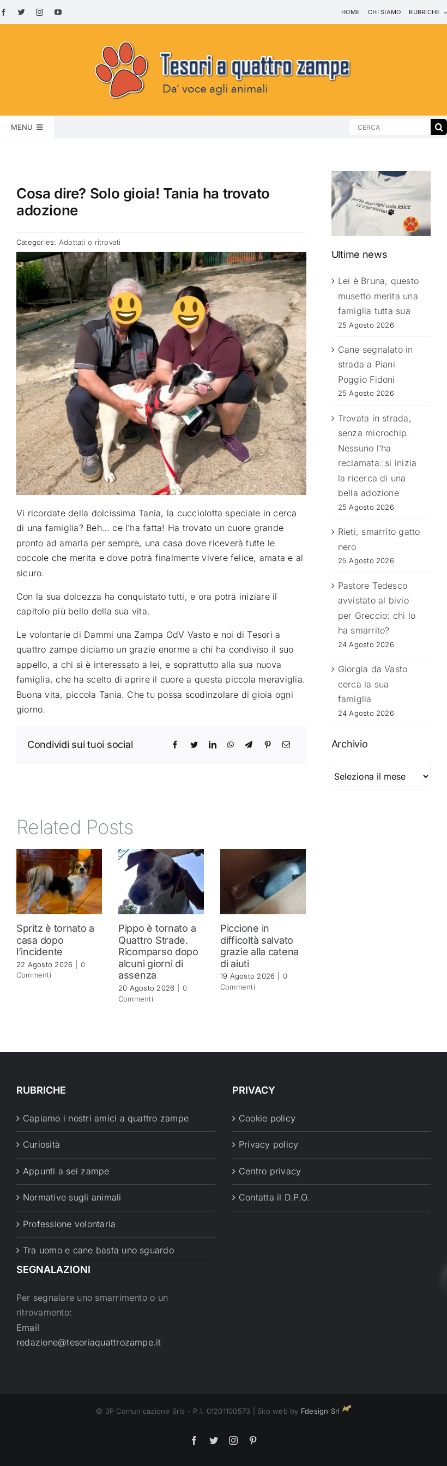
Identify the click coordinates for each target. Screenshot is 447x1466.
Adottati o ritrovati (90, 242)
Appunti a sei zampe (66, 1171)
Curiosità (41, 1144)
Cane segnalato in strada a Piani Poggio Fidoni (375, 364)
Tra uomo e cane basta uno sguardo (98, 1250)
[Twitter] (194, 744)
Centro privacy (270, 1171)
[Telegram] (248, 744)
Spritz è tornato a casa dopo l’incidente (55, 939)
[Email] (286, 744)
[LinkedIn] (212, 744)
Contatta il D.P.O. (274, 1197)
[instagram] (39, 12)
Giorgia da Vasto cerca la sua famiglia (373, 683)
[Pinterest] (267, 744)
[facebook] (3, 12)
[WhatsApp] (230, 744)
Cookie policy (267, 1118)
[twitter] (21, 12)
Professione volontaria (69, 1223)
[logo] (223, 39)
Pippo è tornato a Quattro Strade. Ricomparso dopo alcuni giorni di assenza (158, 951)
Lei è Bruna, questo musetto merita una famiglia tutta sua (378, 295)
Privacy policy (268, 1144)
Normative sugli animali (72, 1197)
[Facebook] (175, 744)
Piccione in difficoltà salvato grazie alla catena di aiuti (259, 945)
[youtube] (58, 12)
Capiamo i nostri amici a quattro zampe (106, 1118)
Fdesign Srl (320, 1411)
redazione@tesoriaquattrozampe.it (88, 1342)
